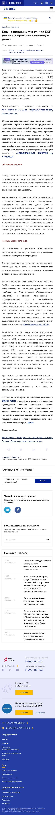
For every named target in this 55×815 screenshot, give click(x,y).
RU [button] (35, 3)
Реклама (5, 759)
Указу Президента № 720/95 (36, 324)
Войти (42, 481)
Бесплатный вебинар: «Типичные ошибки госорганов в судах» (34, 601)
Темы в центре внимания (12, 781)
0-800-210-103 (34, 661)
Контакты (6, 804)
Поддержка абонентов (11, 792)
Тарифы (24, 692)
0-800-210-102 (34, 670)
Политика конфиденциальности (10, 748)
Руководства (7, 774)
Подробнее (40, 712)
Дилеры (5, 743)
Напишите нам (7, 796)
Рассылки (6, 800)
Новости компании (9, 770)
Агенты (5, 740)
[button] (3, 3)
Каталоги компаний (9, 778)
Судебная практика (10, 27)
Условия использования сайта (11, 754)
